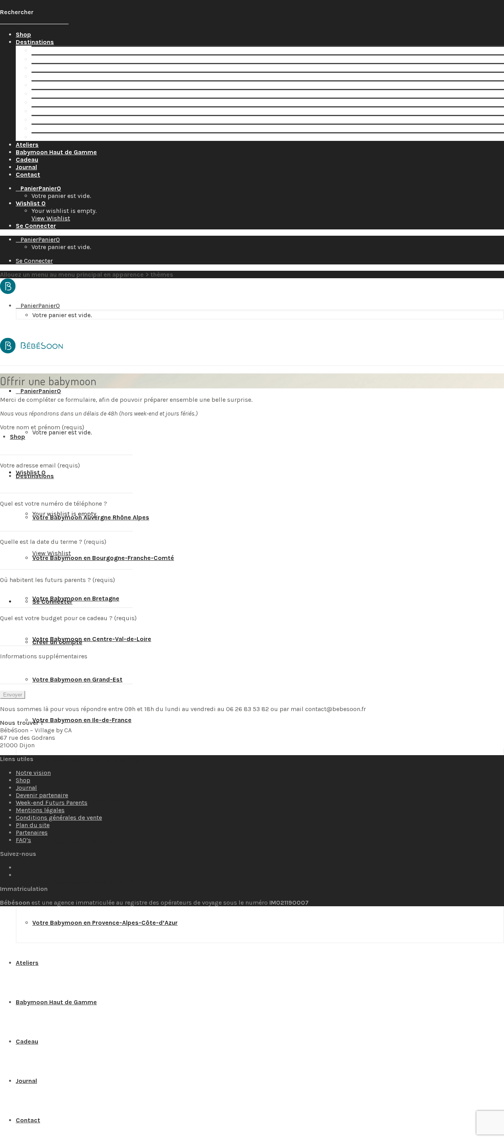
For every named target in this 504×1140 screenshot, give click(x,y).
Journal (26, 787)
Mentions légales (40, 810)
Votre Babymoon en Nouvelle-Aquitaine (89, 102)
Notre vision (33, 772)
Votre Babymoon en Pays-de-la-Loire (86, 128)
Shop (23, 780)
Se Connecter (36, 225)
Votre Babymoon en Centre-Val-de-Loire (91, 76)
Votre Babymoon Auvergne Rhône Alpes (90, 50)
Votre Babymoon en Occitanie (75, 120)
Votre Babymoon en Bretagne (75, 68)
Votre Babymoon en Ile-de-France (81, 94)
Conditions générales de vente (59, 817)
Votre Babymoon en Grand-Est (77, 85)
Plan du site (33, 825)
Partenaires (32, 832)
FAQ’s (23, 840)
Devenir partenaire (42, 795)
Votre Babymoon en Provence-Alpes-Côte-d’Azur (104, 137)
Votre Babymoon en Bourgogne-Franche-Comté (102, 59)
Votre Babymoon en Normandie (78, 111)
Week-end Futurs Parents (51, 802)
